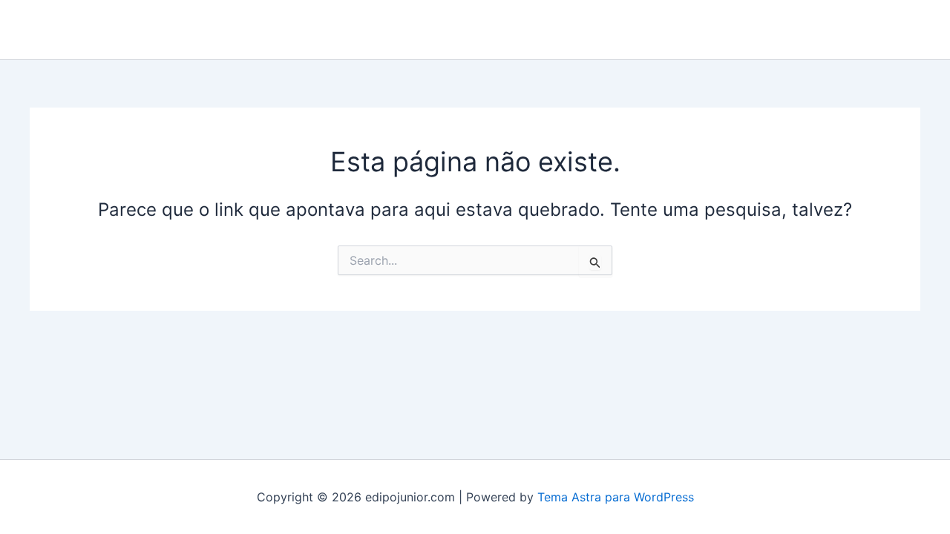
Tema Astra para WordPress (615, 497)
